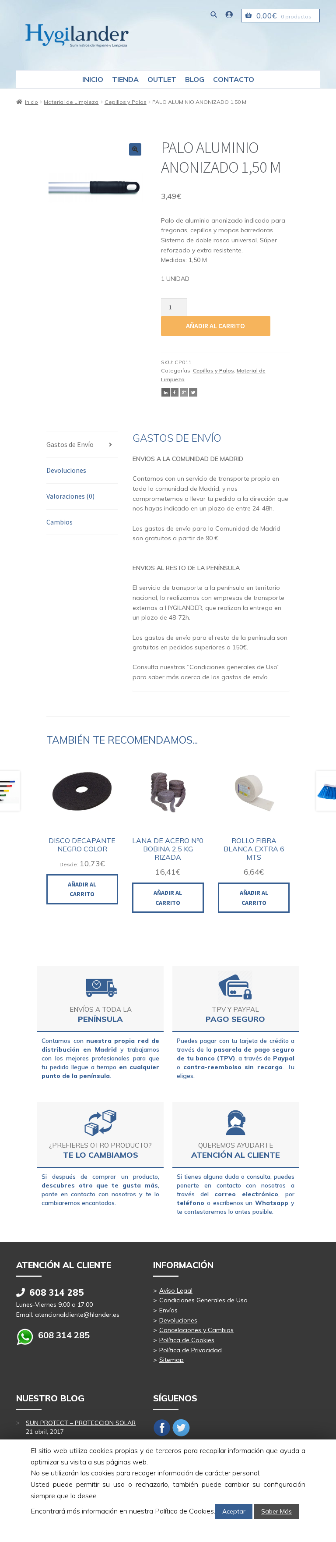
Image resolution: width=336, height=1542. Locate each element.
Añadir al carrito (215, 325)
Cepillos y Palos (126, 102)
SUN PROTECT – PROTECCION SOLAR (81, 1423)
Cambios (59, 522)
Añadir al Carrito (82, 889)
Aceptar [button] (233, 1511)
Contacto (233, 79)
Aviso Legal (175, 1290)
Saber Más (276, 1511)
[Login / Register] (229, 14)
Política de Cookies (186, 1340)
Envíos (168, 1310)
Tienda (125, 79)
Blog (194, 79)
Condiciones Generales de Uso (203, 1300)
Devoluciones (66, 470)
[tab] (82, 445)
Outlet (161, 79)
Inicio (92, 79)
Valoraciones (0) (70, 496)
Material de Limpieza (71, 102)
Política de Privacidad (190, 1350)
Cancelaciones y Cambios (196, 1330)
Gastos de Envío (70, 444)
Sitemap (171, 1360)
